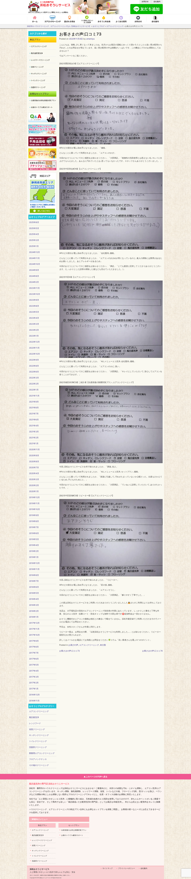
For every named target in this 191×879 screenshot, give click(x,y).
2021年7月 (34, 413)
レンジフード (35, 723)
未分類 (103, 645)
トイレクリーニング (38, 741)
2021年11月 (34, 395)
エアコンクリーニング (52, 19)
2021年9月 (34, 401)
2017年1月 (33, 688)
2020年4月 (34, 473)
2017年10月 (34, 635)
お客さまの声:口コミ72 (69, 651)
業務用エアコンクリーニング (42, 753)
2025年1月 (34, 246)
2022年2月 (34, 383)
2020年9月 (34, 455)
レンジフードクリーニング (42, 840)
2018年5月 (34, 593)
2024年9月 (34, 270)
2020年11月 (34, 449)
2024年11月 (34, 258)
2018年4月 (34, 599)
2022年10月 (34, 354)
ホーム (35, 19)
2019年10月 (34, 509)
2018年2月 (34, 611)
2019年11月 (34, 503)
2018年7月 (34, 581)
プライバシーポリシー (126, 868)
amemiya (90, 39)
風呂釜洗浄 (34, 717)
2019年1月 (34, 557)
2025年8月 (34, 222)
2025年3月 (34, 240)
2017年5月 (34, 665)
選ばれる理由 (69, 19)
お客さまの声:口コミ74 (152, 651)
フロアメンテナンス (38, 759)
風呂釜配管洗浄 (38, 835)
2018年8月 (34, 575)
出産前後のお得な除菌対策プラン (73, 830)
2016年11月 (34, 700)
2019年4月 (34, 545)
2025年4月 (34, 234)
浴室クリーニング (37, 729)
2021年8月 (34, 407)
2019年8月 (34, 521)
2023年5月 (34, 312)
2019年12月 (34, 497)
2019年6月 (34, 533)
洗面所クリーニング (38, 747)
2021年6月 (34, 419)
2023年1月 (34, 336)
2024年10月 (34, 264)
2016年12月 (34, 694)
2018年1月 (34, 617)
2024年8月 (34, 276)
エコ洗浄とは (87, 19)
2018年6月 (34, 587)
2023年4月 (34, 318)
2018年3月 (34, 605)
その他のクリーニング (39, 765)
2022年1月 (34, 389)
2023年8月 (34, 306)
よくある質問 (121, 19)
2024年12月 (34, 252)
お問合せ (138, 19)
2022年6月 (34, 371)
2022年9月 (34, 360)
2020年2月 (34, 485)
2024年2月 (34, 282)
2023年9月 (34, 300)
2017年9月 (34, 641)
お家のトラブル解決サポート (72, 835)
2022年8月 (34, 366)
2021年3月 (34, 431)
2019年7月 (34, 527)
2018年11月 (34, 569)
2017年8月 (34, 647)
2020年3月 (34, 479)
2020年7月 (34, 467)
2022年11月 (34, 348)
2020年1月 (34, 491)
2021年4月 (34, 425)
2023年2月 (34, 330)
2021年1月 (33, 443)
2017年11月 (34, 629)
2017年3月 (34, 677)
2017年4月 (34, 671)
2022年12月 (34, 342)
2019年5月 (34, 539)
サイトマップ (107, 868)
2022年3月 (34, 377)
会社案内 (155, 19)
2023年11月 (34, 288)
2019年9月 (34, 515)
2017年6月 (34, 659)
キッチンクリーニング (39, 735)
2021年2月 (34, 437)
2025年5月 (34, 228)
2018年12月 (34, 563)
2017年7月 (34, 653)
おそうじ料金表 (104, 19)
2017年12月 (34, 623)
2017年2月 (34, 682)
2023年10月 (34, 294)
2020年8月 (34, 461)
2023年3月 (34, 324)
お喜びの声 (73, 645)
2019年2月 (34, 551)
